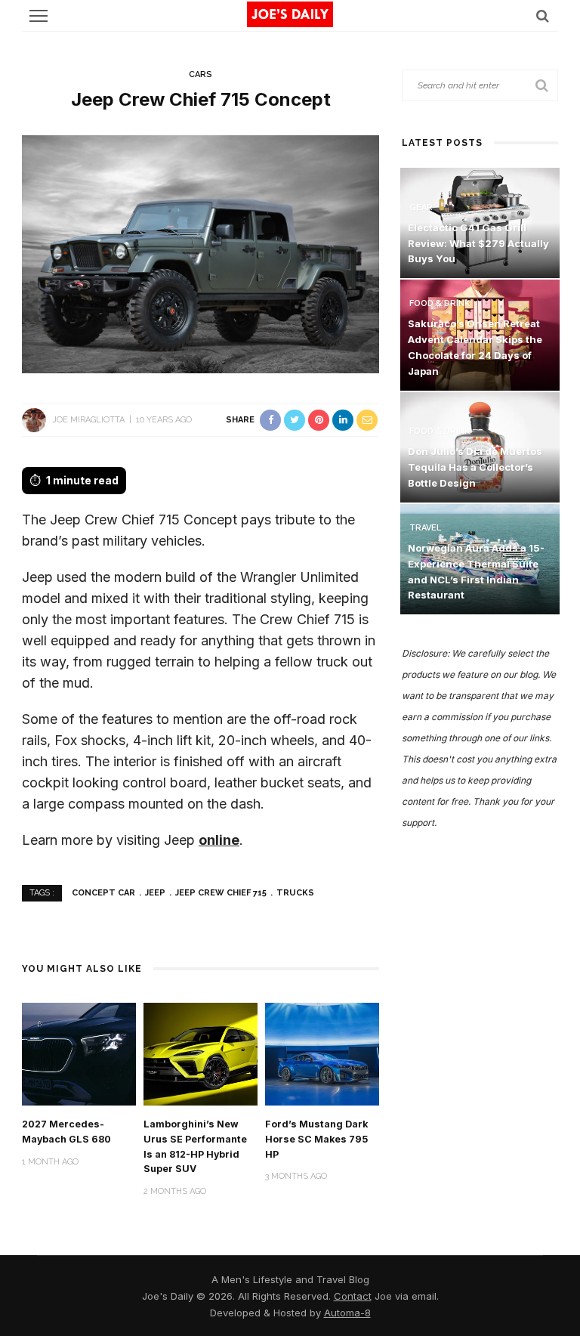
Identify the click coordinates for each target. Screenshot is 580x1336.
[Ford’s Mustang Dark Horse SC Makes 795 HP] (322, 1053)
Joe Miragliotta (88, 420)
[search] (542, 15)
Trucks (295, 893)
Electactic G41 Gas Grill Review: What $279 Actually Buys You (478, 243)
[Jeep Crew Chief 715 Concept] (200, 253)
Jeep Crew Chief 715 (221, 893)
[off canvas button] (38, 16)
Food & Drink (439, 303)
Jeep (155, 893)
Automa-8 (347, 1313)
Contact (353, 1296)
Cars (200, 74)
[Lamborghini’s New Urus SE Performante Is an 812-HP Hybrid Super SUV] (200, 1053)
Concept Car (103, 893)
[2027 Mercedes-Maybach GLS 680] (79, 1053)
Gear (421, 207)
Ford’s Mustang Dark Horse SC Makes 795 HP (316, 1139)
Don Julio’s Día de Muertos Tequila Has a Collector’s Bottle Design (475, 467)
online (219, 840)
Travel (425, 528)
